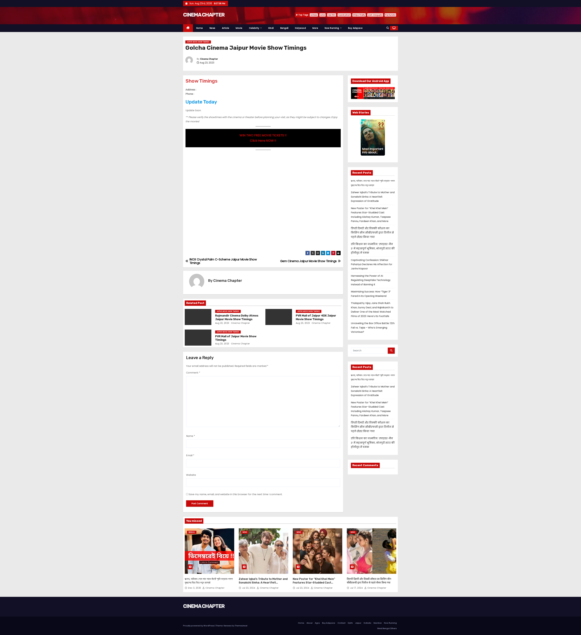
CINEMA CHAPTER (204, 15)
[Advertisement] (263, 175)
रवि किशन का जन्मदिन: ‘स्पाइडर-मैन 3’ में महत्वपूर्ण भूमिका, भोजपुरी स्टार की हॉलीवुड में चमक (373, 248)
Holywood (300, 28)
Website (191, 475)
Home (199, 28)
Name (190, 436)
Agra (317, 623)
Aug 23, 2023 (222, 323)
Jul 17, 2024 (357, 587)
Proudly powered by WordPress (199, 625)
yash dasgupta (375, 15)
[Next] (383, 137)
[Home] (188, 28)
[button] (387, 28)
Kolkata (367, 623)
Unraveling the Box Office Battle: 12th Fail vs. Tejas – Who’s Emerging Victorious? (373, 328)
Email (190, 455)
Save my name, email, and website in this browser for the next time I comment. (235, 494)
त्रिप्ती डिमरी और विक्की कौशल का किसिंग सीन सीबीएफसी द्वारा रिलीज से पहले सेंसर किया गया (372, 233)
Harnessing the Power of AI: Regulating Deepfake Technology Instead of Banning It (371, 280)
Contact (341, 623)
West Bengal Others (387, 628)
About (309, 623)
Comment (193, 372)
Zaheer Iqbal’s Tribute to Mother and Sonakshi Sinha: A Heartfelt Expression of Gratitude (373, 197)
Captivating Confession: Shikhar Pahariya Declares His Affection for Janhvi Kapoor (371, 264)
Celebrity (254, 28)
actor (322, 15)
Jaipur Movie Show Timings (198, 42)
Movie (239, 28)
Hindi (271, 28)
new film (331, 15)
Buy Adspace (355, 28)
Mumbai (378, 623)
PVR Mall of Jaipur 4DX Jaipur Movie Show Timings (316, 317)
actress (313, 15)
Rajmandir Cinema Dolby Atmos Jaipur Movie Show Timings (236, 317)
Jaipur (358, 623)
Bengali (284, 28)
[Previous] (362, 137)
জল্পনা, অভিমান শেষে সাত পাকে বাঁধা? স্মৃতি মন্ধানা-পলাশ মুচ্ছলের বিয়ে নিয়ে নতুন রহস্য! (209, 580)
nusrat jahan (344, 15)
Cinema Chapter (209, 59)
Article (225, 28)
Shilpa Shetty (359, 15)
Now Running (332, 28)
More (315, 28)
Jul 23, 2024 (249, 587)
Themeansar (241, 625)
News (212, 28)
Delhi (350, 623)
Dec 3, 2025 (195, 587)
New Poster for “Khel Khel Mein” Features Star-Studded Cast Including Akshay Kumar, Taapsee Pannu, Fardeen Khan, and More (315, 584)
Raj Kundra (390, 15)
